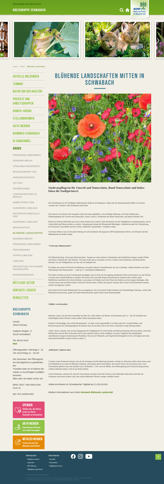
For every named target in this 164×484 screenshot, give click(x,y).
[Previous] (6, 40)
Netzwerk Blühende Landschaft (96, 392)
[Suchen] (122, 10)
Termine (18, 84)
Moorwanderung (23, 275)
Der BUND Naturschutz (27, 4)
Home (15, 66)
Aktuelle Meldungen (26, 76)
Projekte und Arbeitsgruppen (23, 101)
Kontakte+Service (24, 290)
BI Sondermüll (22, 141)
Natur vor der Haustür (27, 91)
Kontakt (52, 459)
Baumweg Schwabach (26, 133)
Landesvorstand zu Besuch (25, 195)
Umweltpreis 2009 (23, 202)
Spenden (30, 462)
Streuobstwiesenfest (26, 166)
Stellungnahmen (23, 118)
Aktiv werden (21, 126)
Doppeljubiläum (22, 255)
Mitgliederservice (55, 466)
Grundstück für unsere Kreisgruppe (28, 267)
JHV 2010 (17, 183)
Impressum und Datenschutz (37, 475)
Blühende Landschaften (28, 233)
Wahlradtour (21, 227)
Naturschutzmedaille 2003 (26, 215)
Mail (15, 343)
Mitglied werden (33, 459)
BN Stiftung (31, 466)
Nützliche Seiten (24, 283)
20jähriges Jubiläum (25, 222)
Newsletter (20, 298)
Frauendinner (21, 250)
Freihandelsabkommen (27, 155)
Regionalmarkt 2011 (25, 172)
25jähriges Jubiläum (25, 208)
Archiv (22, 66)
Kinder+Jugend (22, 111)
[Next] (158, 40)
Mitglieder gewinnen (35, 469)
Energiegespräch (24, 177)
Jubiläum (18, 261)
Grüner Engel (21, 188)
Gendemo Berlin (22, 160)
